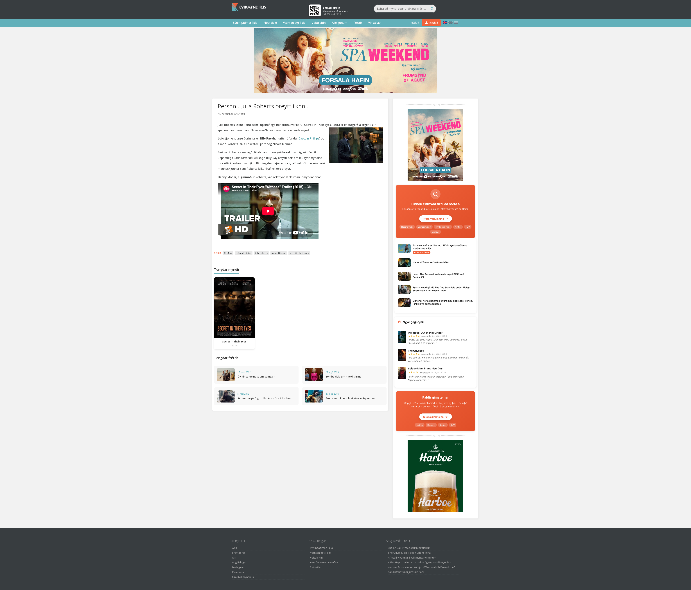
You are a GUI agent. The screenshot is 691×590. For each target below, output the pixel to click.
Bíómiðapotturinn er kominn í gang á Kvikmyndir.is (420, 562)
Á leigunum (339, 23)
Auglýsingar (239, 562)
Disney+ (435, 232)
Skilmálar (316, 567)
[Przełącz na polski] (456, 22)
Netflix (458, 227)
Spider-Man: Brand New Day (425, 368)
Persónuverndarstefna (324, 562)
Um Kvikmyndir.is (243, 577)
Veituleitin (319, 23)
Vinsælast (374, 23)
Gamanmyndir (424, 227)
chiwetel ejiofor (243, 253)
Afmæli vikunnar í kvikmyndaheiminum (412, 557)
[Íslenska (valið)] (445, 22)
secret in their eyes (299, 253)
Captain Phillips (309, 138)
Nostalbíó (270, 23)
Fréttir (357, 23)
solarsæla (426, 336)
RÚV (468, 227)
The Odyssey (416, 350)
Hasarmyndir (407, 227)
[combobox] (405, 8)
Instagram (238, 567)
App (234, 548)
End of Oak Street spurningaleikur (409, 548)
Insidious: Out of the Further (425, 332)
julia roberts (261, 253)
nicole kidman (279, 253)
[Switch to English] (450, 22)
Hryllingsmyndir (442, 227)
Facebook (238, 572)
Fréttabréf (238, 552)
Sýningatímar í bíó (245, 23)
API (234, 557)
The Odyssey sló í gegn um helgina (409, 552)
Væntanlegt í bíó (294, 23)
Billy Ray (228, 253)
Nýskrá (415, 22)
